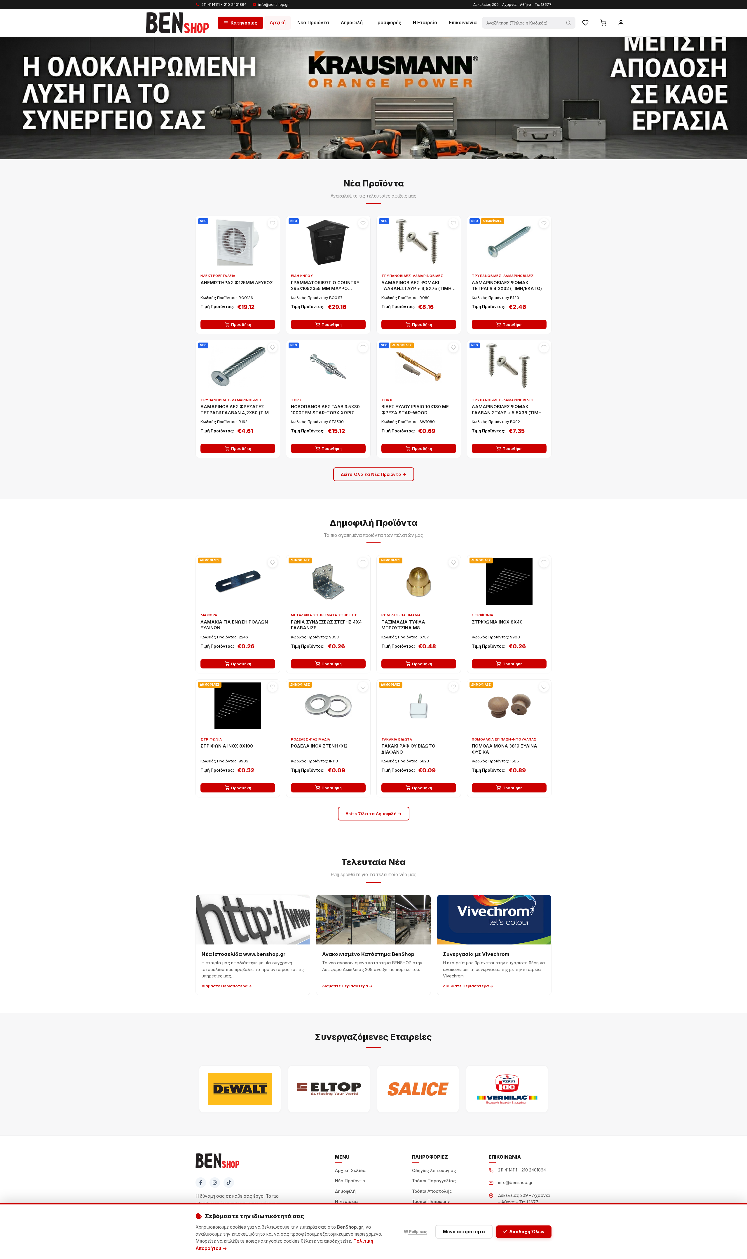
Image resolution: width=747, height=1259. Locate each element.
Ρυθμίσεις (417, 1232)
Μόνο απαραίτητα (464, 1231)
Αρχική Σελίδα (350, 1170)
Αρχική (278, 22)
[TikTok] (229, 1182)
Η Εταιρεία (425, 22)
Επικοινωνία (463, 22)
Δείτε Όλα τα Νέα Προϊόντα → (373, 474)
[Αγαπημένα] (585, 23)
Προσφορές (387, 22)
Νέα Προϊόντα (313, 22)
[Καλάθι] (603, 23)
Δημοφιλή (352, 22)
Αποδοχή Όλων (526, 1231)
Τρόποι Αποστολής (432, 1191)
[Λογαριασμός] (620, 23)
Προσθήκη (241, 324)
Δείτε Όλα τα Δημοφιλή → (373, 813)
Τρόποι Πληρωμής (431, 1201)
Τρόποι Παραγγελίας (434, 1180)
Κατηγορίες (244, 22)
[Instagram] (215, 1182)
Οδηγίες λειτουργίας (434, 1170)
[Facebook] (201, 1182)
